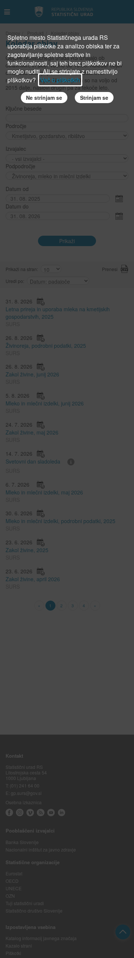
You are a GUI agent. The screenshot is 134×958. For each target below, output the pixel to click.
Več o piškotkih (60, 80)
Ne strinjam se (44, 97)
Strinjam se (94, 97)
